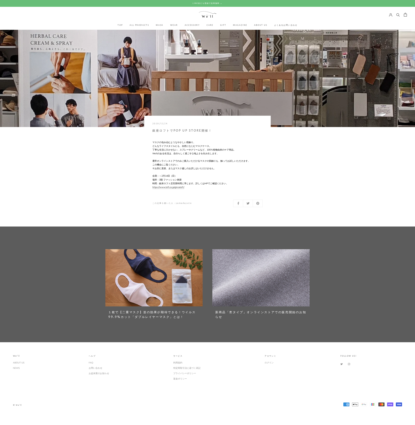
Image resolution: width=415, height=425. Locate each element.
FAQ (91, 362)
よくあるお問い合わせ (285, 25)
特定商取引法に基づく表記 (187, 368)
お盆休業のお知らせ (99, 373)
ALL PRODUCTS (139, 25)
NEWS (16, 368)
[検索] (398, 14)
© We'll (17, 405)
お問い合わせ (95, 368)
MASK (159, 25)
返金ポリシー (180, 378)
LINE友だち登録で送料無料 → (207, 3)
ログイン (269, 362)
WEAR (174, 25)
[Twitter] (341, 364)
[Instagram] (349, 364)
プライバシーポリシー (184, 373)
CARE (210, 25)
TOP (120, 25)
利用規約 (177, 362)
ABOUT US (260, 25)
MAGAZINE (240, 25)
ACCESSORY (192, 25)
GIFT (223, 25)
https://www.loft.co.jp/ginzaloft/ (168, 187)
